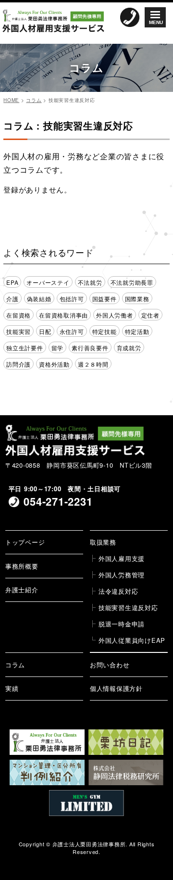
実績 (12, 688)
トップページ (25, 542)
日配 (45, 331)
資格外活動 (54, 364)
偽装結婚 (39, 298)
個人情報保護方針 (116, 688)
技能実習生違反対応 (128, 607)
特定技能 (104, 331)
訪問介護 (18, 364)
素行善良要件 (90, 348)
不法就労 (90, 282)
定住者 (150, 315)
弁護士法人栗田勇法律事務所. (90, 844)
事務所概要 (21, 566)
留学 (57, 348)
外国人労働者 (114, 315)
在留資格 (18, 315)
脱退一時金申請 (122, 623)
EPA (12, 282)
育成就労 (129, 348)
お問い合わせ (110, 664)
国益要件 (104, 298)
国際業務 (137, 298)
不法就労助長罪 (132, 282)
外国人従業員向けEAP (132, 640)
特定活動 (137, 331)
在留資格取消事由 (63, 315)
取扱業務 (103, 542)
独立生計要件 (24, 348)
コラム (15, 664)
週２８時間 (93, 364)
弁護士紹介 (21, 589)
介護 (12, 298)
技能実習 (18, 331)
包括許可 (72, 298)
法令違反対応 (118, 591)
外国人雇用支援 (122, 558)
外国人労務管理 (122, 574)
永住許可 (72, 331)
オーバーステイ (47, 282)
